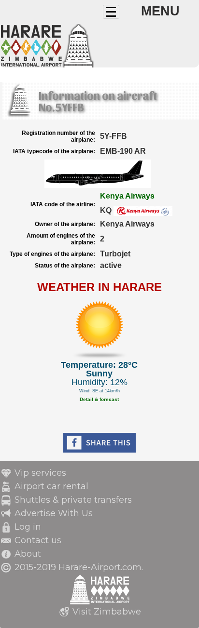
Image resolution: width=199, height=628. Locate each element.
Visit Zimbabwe (106, 611)
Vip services (40, 473)
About (27, 553)
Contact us (37, 540)
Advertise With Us (53, 513)
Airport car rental (51, 486)
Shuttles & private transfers (73, 499)
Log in (27, 526)
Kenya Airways (127, 196)
